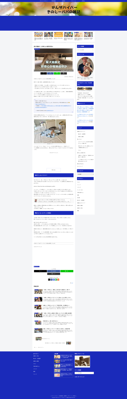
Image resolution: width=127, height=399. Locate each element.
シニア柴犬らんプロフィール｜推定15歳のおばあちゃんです (85, 160)
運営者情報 (61, 395)
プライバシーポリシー (54, 395)
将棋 (34, 371)
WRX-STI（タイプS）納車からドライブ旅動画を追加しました (85, 147)
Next (93, 36)
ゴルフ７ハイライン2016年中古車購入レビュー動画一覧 (85, 142)
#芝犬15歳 (58, 105)
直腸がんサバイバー (81, 131)
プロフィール (70, 395)
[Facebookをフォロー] (51, 280)
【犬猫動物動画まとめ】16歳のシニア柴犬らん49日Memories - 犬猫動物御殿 (85, 110)
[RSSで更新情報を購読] (58, 280)
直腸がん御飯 (81, 136)
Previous (33, 36)
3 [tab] (64, 42)
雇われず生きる (80, 163)
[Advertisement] (63, 23)
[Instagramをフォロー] (54, 280)
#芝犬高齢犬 (44, 105)
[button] (64, 73)
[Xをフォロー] (49, 280)
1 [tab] (62, 42)
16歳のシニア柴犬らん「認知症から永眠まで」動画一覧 (85, 156)
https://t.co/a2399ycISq (40, 104)
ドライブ (35, 368)
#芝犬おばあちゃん (51, 105)
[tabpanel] (38, 36)
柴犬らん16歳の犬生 (81, 152)
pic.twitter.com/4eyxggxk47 (40, 107)
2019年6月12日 (50, 110)
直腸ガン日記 (36, 355)
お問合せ (74, 395)
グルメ (79, 150)
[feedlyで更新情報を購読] (56, 280)
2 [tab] (63, 42)
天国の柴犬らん (37, 266)
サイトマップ (80, 166)
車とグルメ (79, 139)
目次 (52, 169)
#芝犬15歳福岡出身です (65, 105)
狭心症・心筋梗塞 (81, 134)
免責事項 (65, 395)
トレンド (35, 374)
